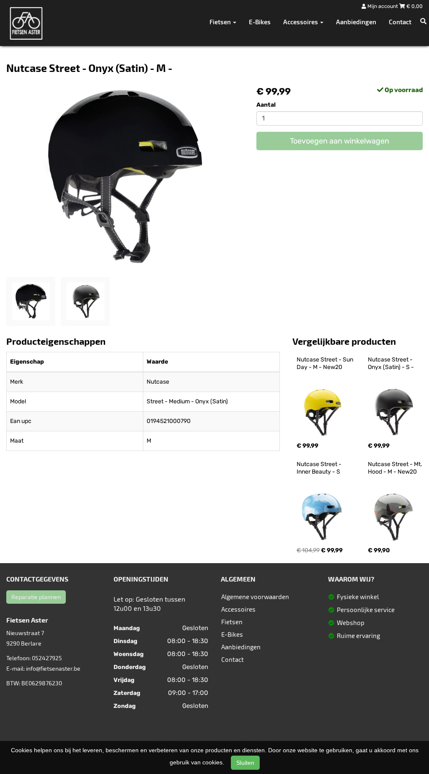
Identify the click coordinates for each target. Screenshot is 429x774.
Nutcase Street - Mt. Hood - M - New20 (396, 468)
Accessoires (238, 609)
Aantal (266, 104)
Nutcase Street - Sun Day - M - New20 (325, 363)
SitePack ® (264, 739)
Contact (400, 22)
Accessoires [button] (301, 22)
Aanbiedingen (356, 22)
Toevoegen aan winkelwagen (339, 141)
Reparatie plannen (36, 596)
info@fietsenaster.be (53, 668)
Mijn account (382, 6)
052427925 (47, 657)
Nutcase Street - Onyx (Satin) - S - (391, 363)
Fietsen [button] (220, 22)
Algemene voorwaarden (255, 596)
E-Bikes (260, 22)
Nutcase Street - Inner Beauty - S (320, 468)
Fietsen (232, 621)
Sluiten (245, 762)
